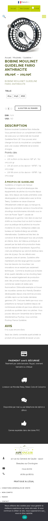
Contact (5, 501)
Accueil (8, 58)
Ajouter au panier (28, 108)
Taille (8, 91)
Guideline (27, 58)
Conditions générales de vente (16, 488)
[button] (21, 16)
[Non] (45, 511)
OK (24, 517)
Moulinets (17, 58)
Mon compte (7, 492)
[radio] (9, 96)
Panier (5, 497)
